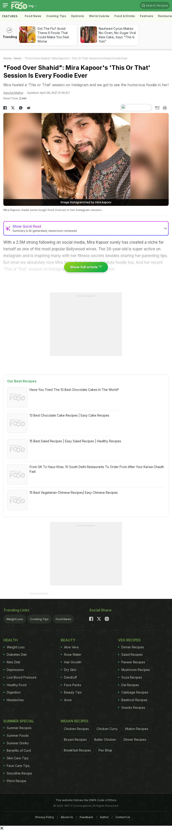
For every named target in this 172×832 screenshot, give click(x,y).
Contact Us (123, 817)
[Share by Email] (157, 108)
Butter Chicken (105, 739)
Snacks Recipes (133, 707)
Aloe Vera (71, 647)
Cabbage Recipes (134, 692)
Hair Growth (72, 662)
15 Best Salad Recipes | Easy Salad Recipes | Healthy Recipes (75, 441)
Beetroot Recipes (134, 700)
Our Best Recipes (22, 381)
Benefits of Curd (19, 750)
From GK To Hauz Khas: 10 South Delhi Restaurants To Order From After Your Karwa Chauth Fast (97, 469)
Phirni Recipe (16, 781)
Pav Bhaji (105, 750)
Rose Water (72, 654)
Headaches (15, 700)
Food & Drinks (124, 16)
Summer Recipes (19, 728)
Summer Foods (18, 735)
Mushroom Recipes (135, 670)
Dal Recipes (130, 685)
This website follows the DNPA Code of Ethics (86, 800)
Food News (33, 16)
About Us (67, 817)
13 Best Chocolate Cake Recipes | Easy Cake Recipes (69, 415)
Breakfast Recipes (77, 750)
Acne (68, 700)
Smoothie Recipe (19, 773)
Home (7, 58)
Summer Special (18, 721)
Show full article (84, 267)
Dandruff (70, 677)
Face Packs (72, 685)
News (18, 58)
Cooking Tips (39, 619)
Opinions (77, 16)
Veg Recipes (129, 640)
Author (104, 817)
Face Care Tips (18, 766)
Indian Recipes (74, 721)
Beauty (68, 640)
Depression (15, 670)
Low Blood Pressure (22, 677)
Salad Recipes (132, 654)
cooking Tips (56, 16)
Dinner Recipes (132, 647)
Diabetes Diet (17, 654)
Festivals (146, 16)
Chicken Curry (107, 729)
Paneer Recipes (133, 662)
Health (10, 640)
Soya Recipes (131, 677)
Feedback (86, 817)
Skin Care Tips (17, 758)
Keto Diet (13, 662)
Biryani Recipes (75, 739)
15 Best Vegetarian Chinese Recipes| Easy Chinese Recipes (74, 492)
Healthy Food (16, 685)
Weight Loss (14, 619)
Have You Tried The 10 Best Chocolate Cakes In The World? (74, 390)
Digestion (14, 692)
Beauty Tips (73, 692)
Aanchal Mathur (13, 92)
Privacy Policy (44, 817)
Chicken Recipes (76, 729)
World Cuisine (99, 16)
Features (10, 16)
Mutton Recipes (136, 729)
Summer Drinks (18, 743)
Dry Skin (70, 670)
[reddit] (28, 108)
